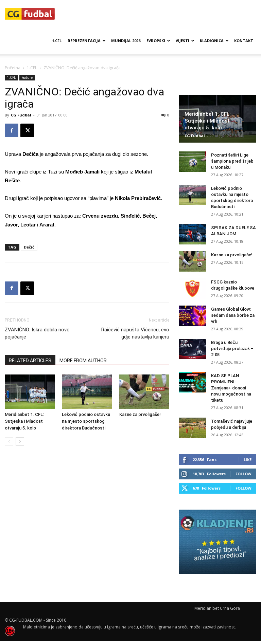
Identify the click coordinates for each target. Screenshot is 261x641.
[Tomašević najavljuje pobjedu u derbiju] (192, 428)
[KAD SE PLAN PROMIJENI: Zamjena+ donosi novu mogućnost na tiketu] (192, 382)
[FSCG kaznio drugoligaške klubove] (192, 288)
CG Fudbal (21, 114)
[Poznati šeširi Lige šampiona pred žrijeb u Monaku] (192, 161)
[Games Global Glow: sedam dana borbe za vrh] (192, 316)
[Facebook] (11, 130)
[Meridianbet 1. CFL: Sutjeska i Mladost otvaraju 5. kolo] (30, 391)
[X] (27, 130)
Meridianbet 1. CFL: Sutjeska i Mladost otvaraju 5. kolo (24, 421)
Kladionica (212, 40)
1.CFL (57, 40)
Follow (243, 473)
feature (27, 77)
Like (247, 459)
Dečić (29, 247)
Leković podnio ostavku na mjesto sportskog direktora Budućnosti (86, 421)
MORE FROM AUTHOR (83, 360)
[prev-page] (9, 441)
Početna (12, 68)
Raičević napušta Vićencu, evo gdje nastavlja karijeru (135, 333)
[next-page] (20, 441)
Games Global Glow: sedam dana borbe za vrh (233, 315)
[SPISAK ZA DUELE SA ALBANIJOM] (192, 234)
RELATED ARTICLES (30, 360)
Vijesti (182, 40)
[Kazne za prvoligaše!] (144, 391)
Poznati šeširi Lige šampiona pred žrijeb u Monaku (232, 161)
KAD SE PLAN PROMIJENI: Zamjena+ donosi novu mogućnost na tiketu (231, 388)
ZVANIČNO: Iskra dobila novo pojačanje (37, 333)
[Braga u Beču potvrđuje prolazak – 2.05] (192, 349)
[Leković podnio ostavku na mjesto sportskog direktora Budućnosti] (87, 391)
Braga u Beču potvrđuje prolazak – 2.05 (232, 348)
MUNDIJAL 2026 (125, 40)
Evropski (155, 40)
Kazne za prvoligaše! (140, 414)
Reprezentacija (84, 40)
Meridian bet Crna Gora (217, 608)
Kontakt (243, 40)
